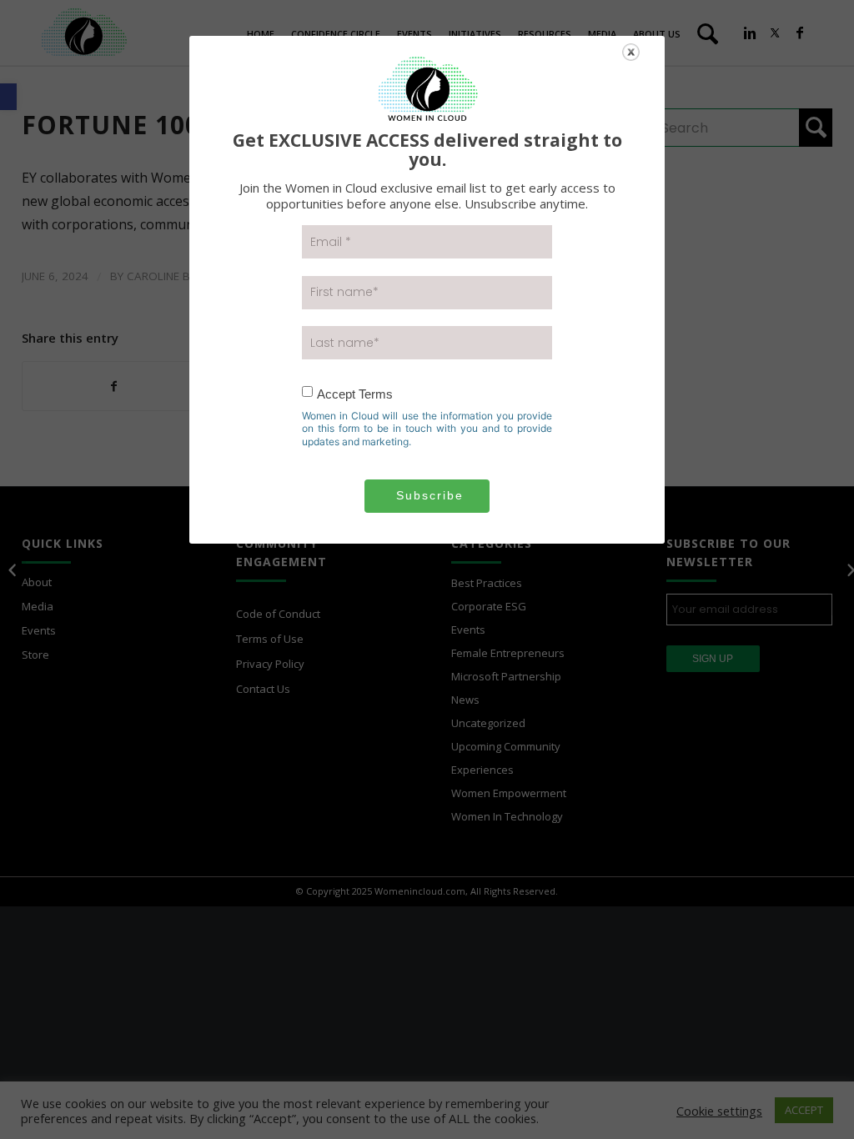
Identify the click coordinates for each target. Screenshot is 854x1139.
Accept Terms (355, 394)
